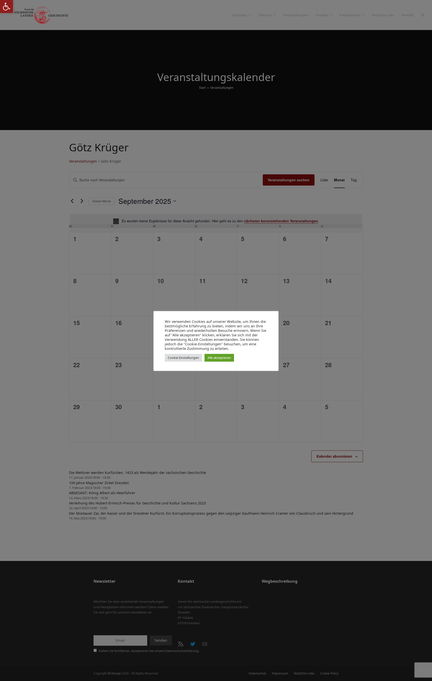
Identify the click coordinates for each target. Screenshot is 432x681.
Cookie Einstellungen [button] (183, 357)
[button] (6, 6)
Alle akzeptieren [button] (219, 357)
